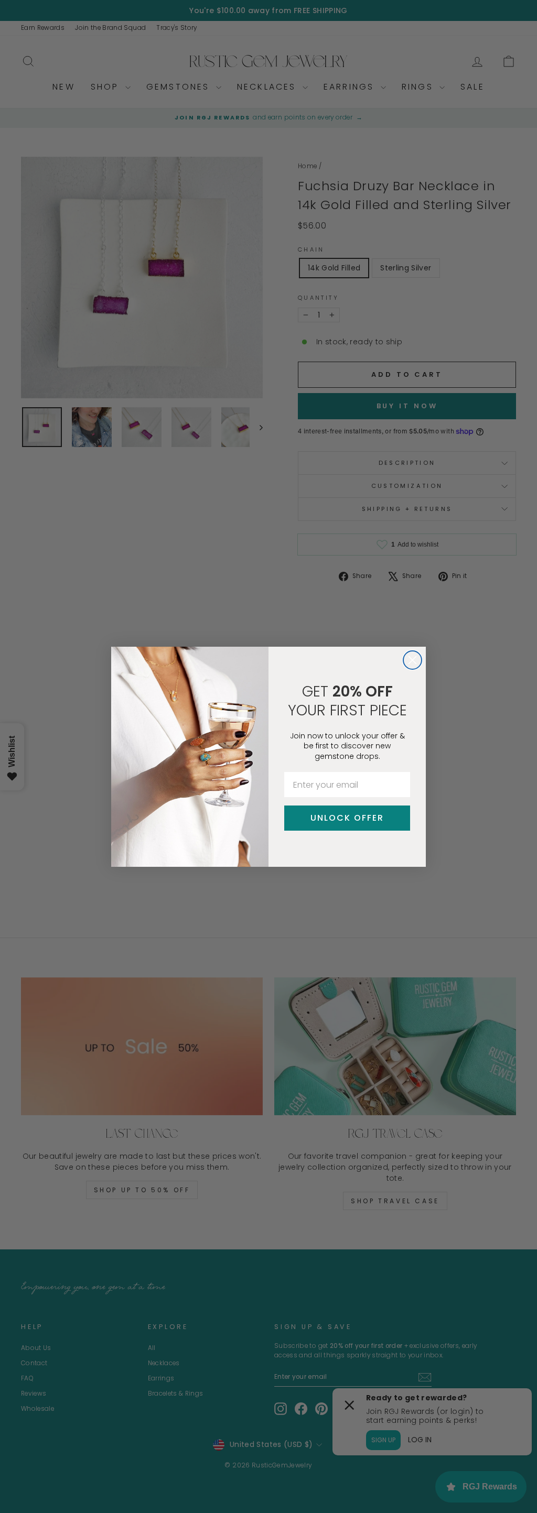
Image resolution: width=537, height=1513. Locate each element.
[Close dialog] (412, 660)
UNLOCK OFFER (347, 818)
